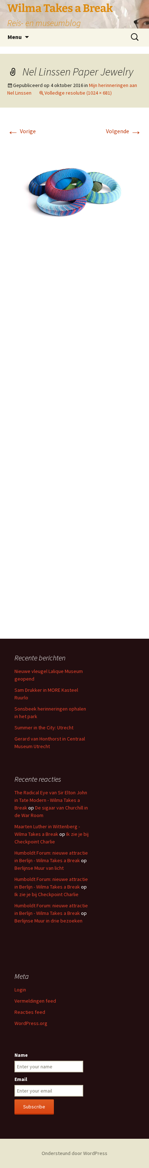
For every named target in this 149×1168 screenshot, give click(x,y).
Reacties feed (29, 1012)
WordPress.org (30, 1023)
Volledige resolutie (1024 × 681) (78, 93)
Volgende (124, 131)
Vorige (21, 131)
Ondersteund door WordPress (74, 1153)
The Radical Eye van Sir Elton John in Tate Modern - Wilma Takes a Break (50, 800)
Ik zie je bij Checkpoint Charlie (46, 894)
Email (20, 1079)
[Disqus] (74, 342)
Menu (15, 36)
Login (20, 989)
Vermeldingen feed (35, 1001)
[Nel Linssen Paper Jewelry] (74, 183)
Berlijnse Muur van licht (39, 868)
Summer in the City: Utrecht (43, 727)
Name (21, 1055)
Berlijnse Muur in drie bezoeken (48, 920)
